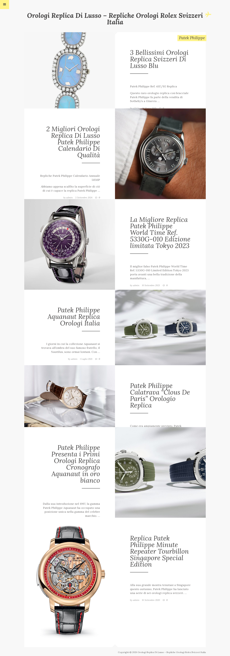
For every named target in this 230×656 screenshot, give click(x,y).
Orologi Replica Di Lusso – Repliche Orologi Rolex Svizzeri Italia (115, 18)
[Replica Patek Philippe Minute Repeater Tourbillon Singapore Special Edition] (69, 582)
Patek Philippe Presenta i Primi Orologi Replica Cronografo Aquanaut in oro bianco (75, 463)
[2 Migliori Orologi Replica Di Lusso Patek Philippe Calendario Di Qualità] (160, 153)
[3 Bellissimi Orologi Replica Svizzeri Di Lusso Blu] (69, 70)
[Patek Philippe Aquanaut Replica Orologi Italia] (160, 327)
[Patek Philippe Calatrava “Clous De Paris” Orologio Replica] (69, 395)
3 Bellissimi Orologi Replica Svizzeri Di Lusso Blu (159, 59)
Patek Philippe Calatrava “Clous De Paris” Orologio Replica (160, 395)
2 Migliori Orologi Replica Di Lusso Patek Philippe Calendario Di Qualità (73, 142)
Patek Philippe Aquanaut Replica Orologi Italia (74, 316)
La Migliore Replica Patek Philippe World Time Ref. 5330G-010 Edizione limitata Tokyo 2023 (160, 232)
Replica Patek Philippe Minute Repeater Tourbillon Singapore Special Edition (159, 551)
